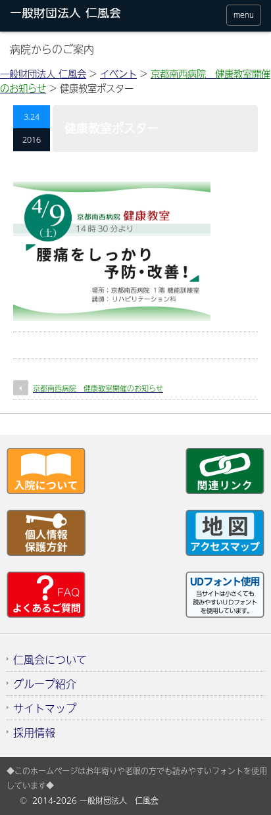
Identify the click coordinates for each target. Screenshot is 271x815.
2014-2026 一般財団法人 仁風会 (95, 800)
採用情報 (34, 732)
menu (244, 14)
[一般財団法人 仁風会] (77, 15)
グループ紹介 (44, 683)
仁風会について (50, 659)
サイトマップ (44, 708)
